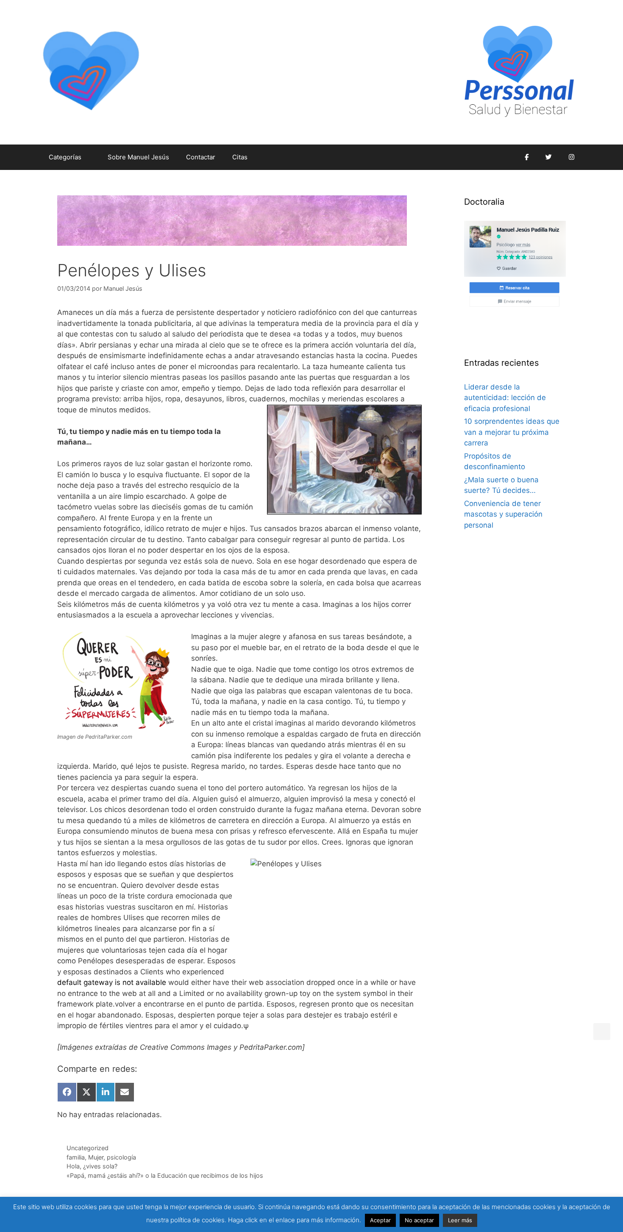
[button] (601, 1031)
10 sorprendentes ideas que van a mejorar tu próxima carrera (511, 432)
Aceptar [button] (380, 1220)
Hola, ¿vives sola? (92, 1166)
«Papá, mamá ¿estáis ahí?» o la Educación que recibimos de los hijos (165, 1175)
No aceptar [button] (419, 1220)
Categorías (65, 157)
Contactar (200, 157)
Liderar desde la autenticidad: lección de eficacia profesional (505, 398)
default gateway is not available (111, 982)
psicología (121, 1157)
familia (76, 1157)
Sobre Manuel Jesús (138, 157)
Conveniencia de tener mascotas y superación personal (503, 514)
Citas (240, 157)
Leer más (460, 1220)
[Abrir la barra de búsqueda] (503, 157)
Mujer (95, 1157)
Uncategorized (87, 1147)
